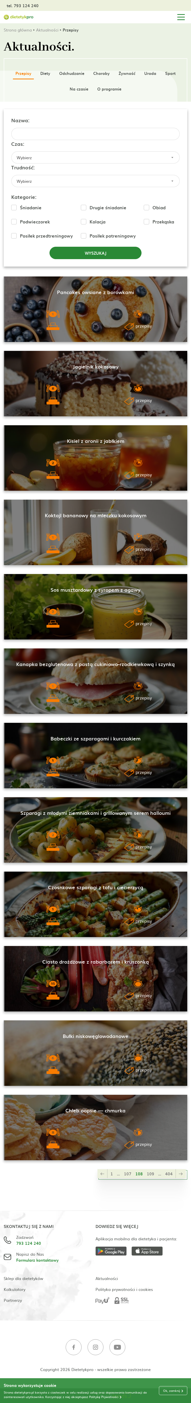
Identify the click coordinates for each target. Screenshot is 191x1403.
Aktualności (47, 29)
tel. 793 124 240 (23, 5)
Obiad (159, 207)
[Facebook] (74, 1347)
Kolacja (97, 221)
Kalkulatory (14, 1289)
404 (169, 1174)
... (118, 1174)
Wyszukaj (95, 253)
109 (150, 1174)
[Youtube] (117, 1347)
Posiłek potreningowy (113, 235)
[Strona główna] (19, 17)
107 (127, 1174)
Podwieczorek (35, 221)
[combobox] (95, 157)
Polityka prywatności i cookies (124, 1289)
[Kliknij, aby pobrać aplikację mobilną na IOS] (150, 1252)
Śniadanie (31, 207)
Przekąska (163, 221)
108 (139, 1174)
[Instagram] (95, 1347)
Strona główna (18, 29)
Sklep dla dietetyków (23, 1278)
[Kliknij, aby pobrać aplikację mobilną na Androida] (114, 1252)
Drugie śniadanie (108, 207)
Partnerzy (13, 1300)
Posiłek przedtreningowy (46, 235)
